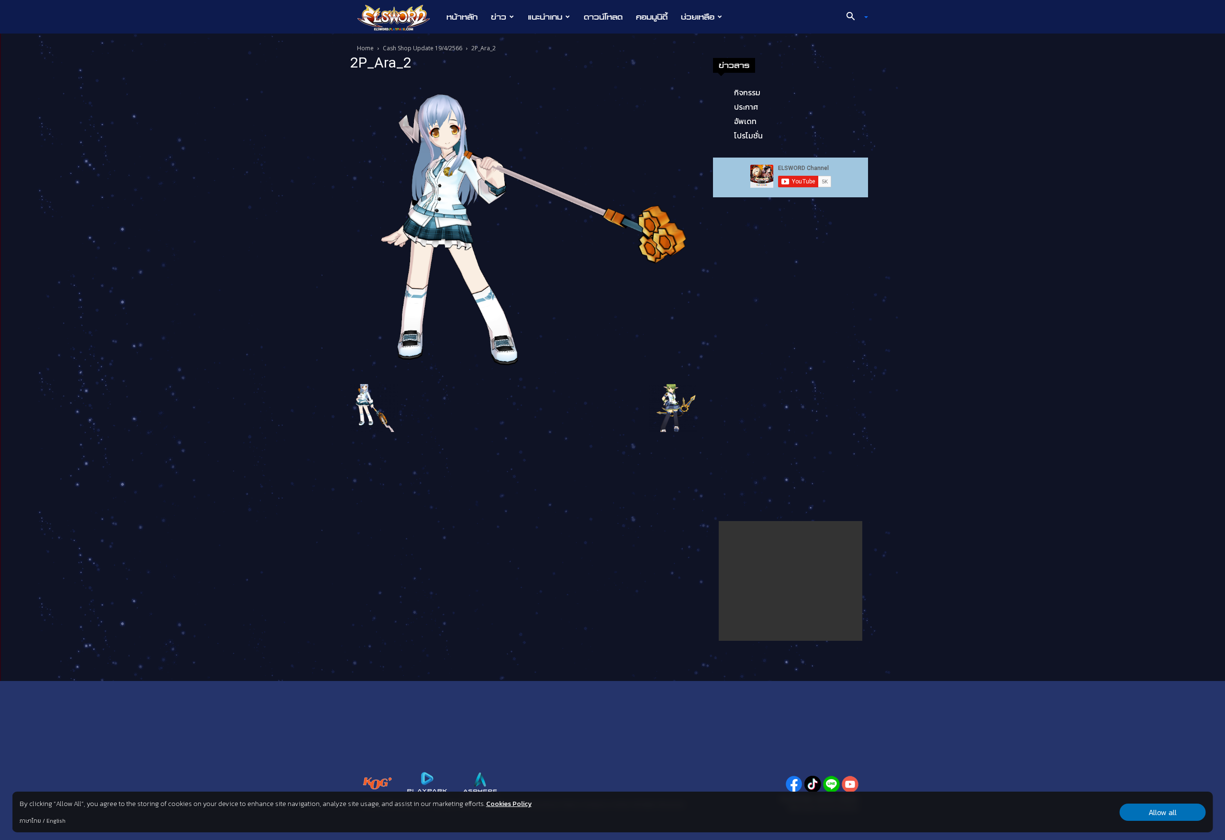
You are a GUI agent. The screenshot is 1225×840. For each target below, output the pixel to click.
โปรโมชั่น (748, 135)
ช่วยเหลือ (697, 17)
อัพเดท (745, 121)
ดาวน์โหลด (603, 17)
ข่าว (498, 17)
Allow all (1162, 812)
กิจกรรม (747, 92)
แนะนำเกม (545, 17)
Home (365, 48)
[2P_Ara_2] (523, 229)
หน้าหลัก (462, 17)
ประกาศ (746, 107)
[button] (853, 17)
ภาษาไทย (30, 821)
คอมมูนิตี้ (652, 17)
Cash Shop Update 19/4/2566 (422, 48)
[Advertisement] (790, 581)
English (56, 821)
